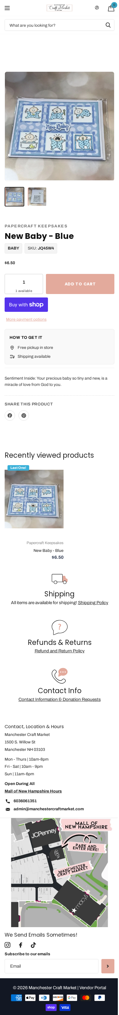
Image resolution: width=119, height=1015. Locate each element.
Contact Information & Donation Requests (59, 699)
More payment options (26, 319)
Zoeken (108, 25)
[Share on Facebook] (10, 415)
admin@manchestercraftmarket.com (49, 809)
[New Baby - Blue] (34, 498)
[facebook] (20, 945)
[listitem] (14, 196)
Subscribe (107, 966)
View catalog (8, 7)
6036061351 (25, 801)
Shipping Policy (93, 602)
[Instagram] (7, 945)
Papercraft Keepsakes (36, 226)
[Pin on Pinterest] (23, 415)
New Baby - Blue (49, 550)
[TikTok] (33, 945)
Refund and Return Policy (60, 650)
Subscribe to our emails (27, 954)
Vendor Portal (92, 987)
